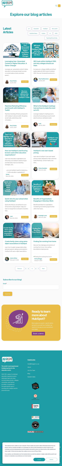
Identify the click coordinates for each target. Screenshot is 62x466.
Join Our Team (31, 370)
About (29, 367)
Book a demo (38, 334)
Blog (29, 373)
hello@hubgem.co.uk (33, 364)
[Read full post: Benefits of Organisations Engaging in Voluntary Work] (45, 195)
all (28, 28)
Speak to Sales (31, 377)
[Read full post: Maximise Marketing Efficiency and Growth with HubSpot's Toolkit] (16, 102)
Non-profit (54, 28)
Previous (19, 268)
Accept (39, 459)
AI (50, 33)
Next (43, 268)
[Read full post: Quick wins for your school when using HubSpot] (16, 195)
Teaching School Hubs (51, 38)
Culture (43, 33)
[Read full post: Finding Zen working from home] (45, 237)
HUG (56, 33)
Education (36, 28)
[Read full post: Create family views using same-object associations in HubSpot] (16, 237)
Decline (51, 459)
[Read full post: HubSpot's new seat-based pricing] (45, 147)
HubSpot (45, 28)
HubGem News (33, 33)
